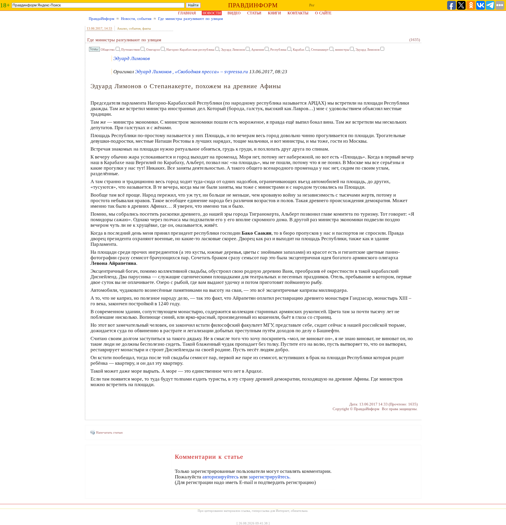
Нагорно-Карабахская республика (190, 49)
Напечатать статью (109, 432)
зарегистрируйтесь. (269, 477)
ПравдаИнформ (101, 18)
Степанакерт (320, 49)
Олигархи (153, 49)
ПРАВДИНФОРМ (253, 5)
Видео (234, 13)
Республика (278, 49)
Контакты (298, 13)
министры (342, 49)
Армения (257, 49)
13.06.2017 (94, 28)
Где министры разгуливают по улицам (190, 18)
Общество (108, 49)
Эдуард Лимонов (233, 49)
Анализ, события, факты (134, 28)
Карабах (299, 49)
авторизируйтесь (220, 477)
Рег (311, 5)
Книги (274, 13)
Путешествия (130, 49)
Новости (212, 13)
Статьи (254, 13)
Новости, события (136, 18)
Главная (187, 13)
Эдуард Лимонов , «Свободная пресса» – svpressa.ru (191, 71)
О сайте (323, 13)
